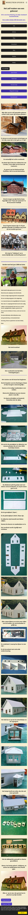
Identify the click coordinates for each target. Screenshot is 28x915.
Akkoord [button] (22, 912)
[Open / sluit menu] (26, 2)
